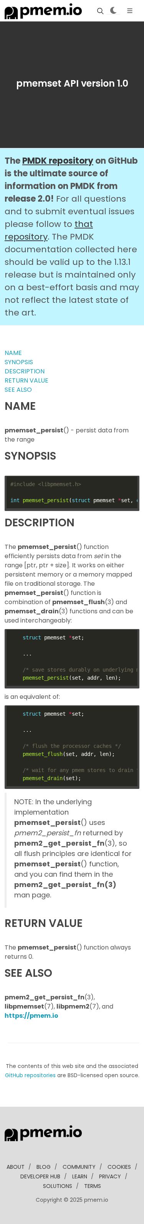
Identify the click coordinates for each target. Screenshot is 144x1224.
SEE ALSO (18, 389)
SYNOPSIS (19, 362)
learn (79, 1176)
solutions (57, 1186)
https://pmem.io (31, 1015)
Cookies (119, 1167)
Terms (92, 1186)
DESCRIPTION (25, 371)
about (16, 1167)
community (79, 1167)
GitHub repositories (30, 1075)
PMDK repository (57, 161)
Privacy (110, 1176)
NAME (13, 352)
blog (43, 1167)
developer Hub (40, 1176)
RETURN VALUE (26, 380)
